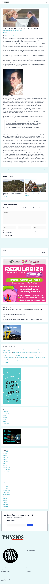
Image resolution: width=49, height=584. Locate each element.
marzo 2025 (5, 484)
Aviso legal (3, 569)
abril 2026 (5, 459)
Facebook (28, 569)
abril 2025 (5, 482)
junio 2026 (5, 455)
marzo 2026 (5, 461)
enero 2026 (5, 465)
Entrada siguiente (43, 169)
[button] (47, 537)
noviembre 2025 (6, 469)
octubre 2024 (6, 492)
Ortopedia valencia (7, 352)
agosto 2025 (5, 475)
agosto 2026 (5, 451)
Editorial (4, 415)
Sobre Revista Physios (30, 550)
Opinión (4, 421)
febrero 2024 (5, 504)
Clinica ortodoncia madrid (8, 357)
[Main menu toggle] (46, 2)
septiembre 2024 (6, 494)
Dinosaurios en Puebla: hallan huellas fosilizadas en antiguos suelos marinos (13, 194)
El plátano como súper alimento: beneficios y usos (14, 314)
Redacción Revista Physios (10, 35)
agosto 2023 (5, 506)
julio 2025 (5, 477)
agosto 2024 (5, 496)
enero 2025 (5, 488)
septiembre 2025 (6, 473)
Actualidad (5, 411)
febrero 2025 (5, 486)
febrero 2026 (5, 463)
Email (8, 523)
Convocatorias (6, 413)
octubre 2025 (6, 471)
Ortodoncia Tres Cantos (8, 360)
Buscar (4, 250)
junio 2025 (5, 479)
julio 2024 (5, 498)
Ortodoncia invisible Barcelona (9, 349)
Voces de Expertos (7, 423)
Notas (4, 419)
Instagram (28, 571)
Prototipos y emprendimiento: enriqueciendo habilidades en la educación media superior (22, 309)
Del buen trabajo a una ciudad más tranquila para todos (15, 312)
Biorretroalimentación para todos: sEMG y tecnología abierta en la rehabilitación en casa (22, 319)
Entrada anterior (5, 169)
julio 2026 (5, 453)
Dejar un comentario (7, 30)
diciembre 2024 (6, 490)
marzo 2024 (5, 502)
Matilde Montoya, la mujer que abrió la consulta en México (28, 355)
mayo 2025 (5, 481)
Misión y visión (29, 552)
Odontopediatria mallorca (8, 355)
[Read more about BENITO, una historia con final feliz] (35, 185)
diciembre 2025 (6, 467)
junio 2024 (5, 500)
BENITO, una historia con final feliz (34, 193)
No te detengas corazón (8, 316)
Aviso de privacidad (5, 571)
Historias (5, 32)
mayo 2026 (5, 457)
